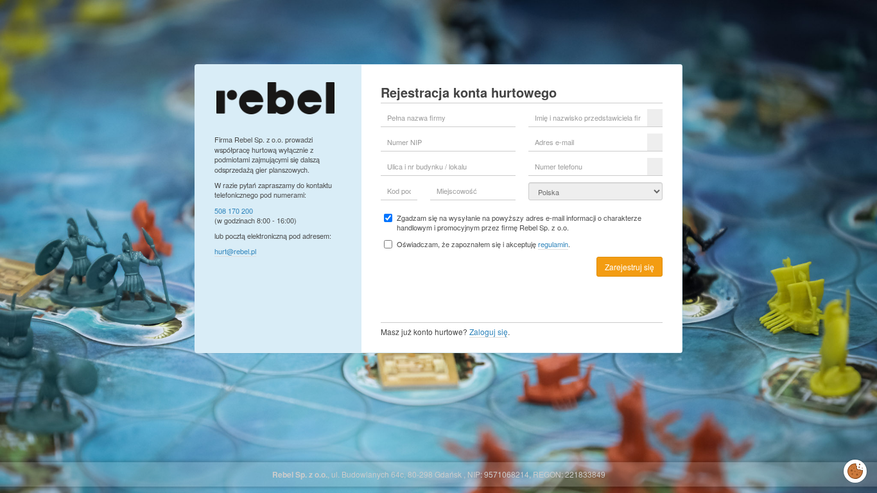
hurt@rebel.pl (235, 251)
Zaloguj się (488, 331)
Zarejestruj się (629, 266)
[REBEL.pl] (275, 96)
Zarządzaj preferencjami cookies (855, 468)
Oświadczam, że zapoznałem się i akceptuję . (483, 244)
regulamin (553, 244)
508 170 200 (233, 210)
